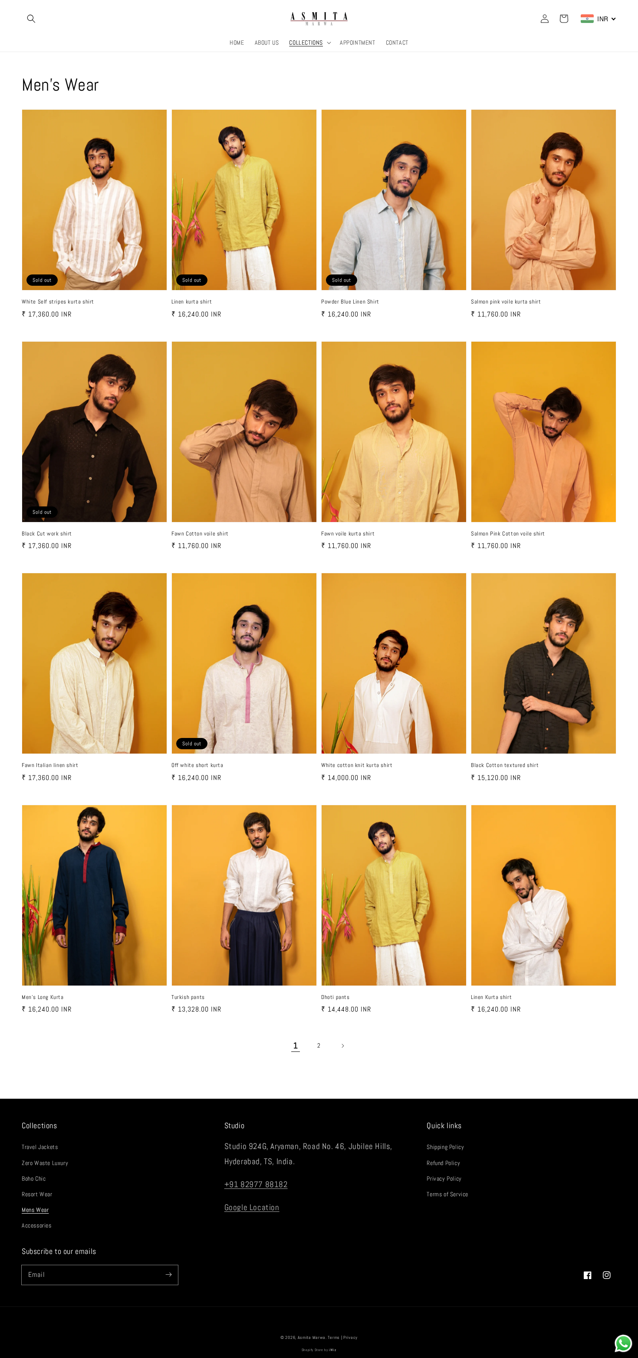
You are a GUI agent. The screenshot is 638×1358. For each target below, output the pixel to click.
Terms (334, 1337)
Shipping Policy (445, 1147)
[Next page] (342, 1045)
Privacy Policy (444, 1178)
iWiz (332, 1350)
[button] (31, 18)
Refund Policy (443, 1163)
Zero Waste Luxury (45, 1163)
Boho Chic (34, 1178)
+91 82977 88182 (256, 1184)
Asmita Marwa (312, 1337)
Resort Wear (37, 1194)
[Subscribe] (168, 1274)
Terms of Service (447, 1194)
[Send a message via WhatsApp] (623, 1343)
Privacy (350, 1337)
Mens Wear (35, 1210)
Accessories (37, 1225)
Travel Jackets (40, 1147)
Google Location (252, 1207)
